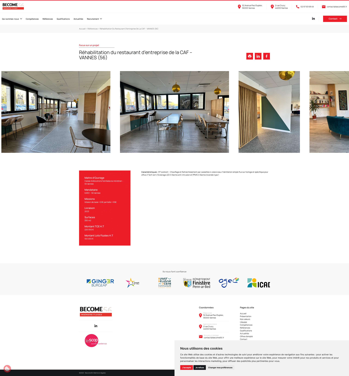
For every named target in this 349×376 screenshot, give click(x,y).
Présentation (245, 316)
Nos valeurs (245, 319)
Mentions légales (100, 373)
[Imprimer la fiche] (249, 58)
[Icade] (239, 282)
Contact (333, 18)
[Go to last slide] (5, 112)
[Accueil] (13, 6)
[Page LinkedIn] (313, 19)
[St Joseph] (110, 282)
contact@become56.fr (214, 337)
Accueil (82, 28)
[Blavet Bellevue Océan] (143, 282)
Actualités (78, 19)
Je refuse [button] (199, 367)
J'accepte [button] (186, 367)
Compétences (32, 19)
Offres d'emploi (246, 336)
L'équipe (243, 322)
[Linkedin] (95, 326)
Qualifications (63, 19)
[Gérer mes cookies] (7, 368)
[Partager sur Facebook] (266, 58)
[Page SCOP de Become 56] (96, 341)
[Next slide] (343, 112)
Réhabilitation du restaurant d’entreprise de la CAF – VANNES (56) (129, 28)
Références (48, 19)
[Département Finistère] (175, 282)
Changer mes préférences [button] (220, 367)
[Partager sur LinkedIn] (258, 58)
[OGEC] (207, 282)
